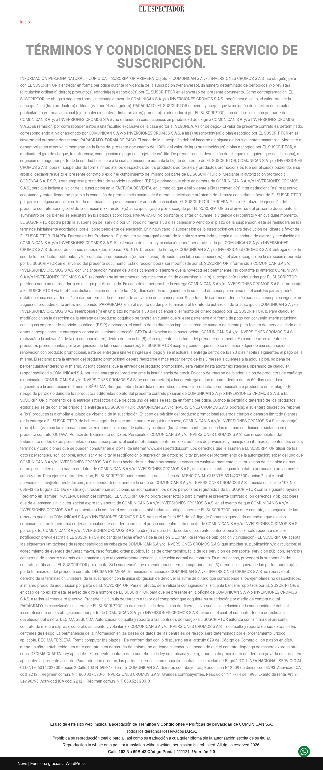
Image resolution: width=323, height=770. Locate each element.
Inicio (25, 22)
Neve (22, 763)
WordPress (76, 763)
